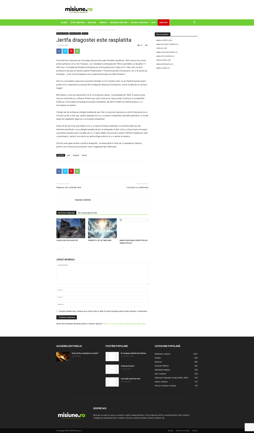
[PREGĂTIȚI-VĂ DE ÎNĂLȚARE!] (102, 228)
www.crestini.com (164, 40)
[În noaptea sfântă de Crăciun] (112, 356)
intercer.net (161, 48)
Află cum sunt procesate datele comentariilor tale (124, 323)
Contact (195, 430)
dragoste (76, 155)
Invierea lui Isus (127, 366)
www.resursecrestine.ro (167, 52)
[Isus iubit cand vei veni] (112, 382)
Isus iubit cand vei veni (130, 379)
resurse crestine (83, 199)
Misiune (92, 22)
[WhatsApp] (77, 51)
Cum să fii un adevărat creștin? (85, 353)
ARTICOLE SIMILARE (66, 213)
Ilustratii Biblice (84, 30)
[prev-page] (58, 248)
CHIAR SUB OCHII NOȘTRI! (67, 240)
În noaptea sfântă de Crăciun (133, 353)
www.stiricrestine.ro (165, 56)
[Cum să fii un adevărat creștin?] (63, 356)
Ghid (153, 22)
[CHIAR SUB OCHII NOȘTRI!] (70, 228)
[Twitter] (65, 51)
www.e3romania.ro (164, 64)
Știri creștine (77, 22)
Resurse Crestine (118, 22)
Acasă (64, 22)
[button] (194, 22)
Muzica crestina (139, 22)
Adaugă (163, 22)
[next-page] (62, 248)
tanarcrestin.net (163, 60)
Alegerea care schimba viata (68, 187)
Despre (170, 430)
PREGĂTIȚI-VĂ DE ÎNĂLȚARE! (100, 240)
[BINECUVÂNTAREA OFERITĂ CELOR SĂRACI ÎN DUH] (134, 228)
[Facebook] (59, 51)
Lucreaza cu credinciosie (137, 187)
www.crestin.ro (163, 68)
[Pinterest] (71, 51)
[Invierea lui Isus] (112, 369)
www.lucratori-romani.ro (167, 44)
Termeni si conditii (182, 430)
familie (84, 155)
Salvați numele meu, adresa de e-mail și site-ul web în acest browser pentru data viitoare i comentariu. (103, 311)
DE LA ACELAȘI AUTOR (87, 213)
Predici (103, 22)
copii (68, 155)
